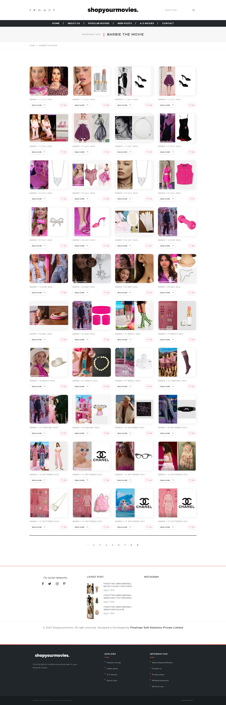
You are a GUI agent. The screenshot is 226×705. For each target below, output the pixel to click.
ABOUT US (74, 23)
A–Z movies (112, 674)
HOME (55, 23)
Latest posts (112, 668)
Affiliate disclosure (160, 680)
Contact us (157, 668)
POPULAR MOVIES (98, 23)
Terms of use (157, 686)
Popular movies (114, 662)
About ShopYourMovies (162, 662)
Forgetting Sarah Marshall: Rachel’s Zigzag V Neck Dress (118, 584)
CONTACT (168, 23)
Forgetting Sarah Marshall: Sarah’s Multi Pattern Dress (118, 596)
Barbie (33, 99)
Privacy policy (158, 674)
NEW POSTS (125, 23)
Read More (37, 105)
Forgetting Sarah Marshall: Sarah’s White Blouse (118, 608)
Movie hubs (112, 680)
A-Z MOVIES (147, 23)
